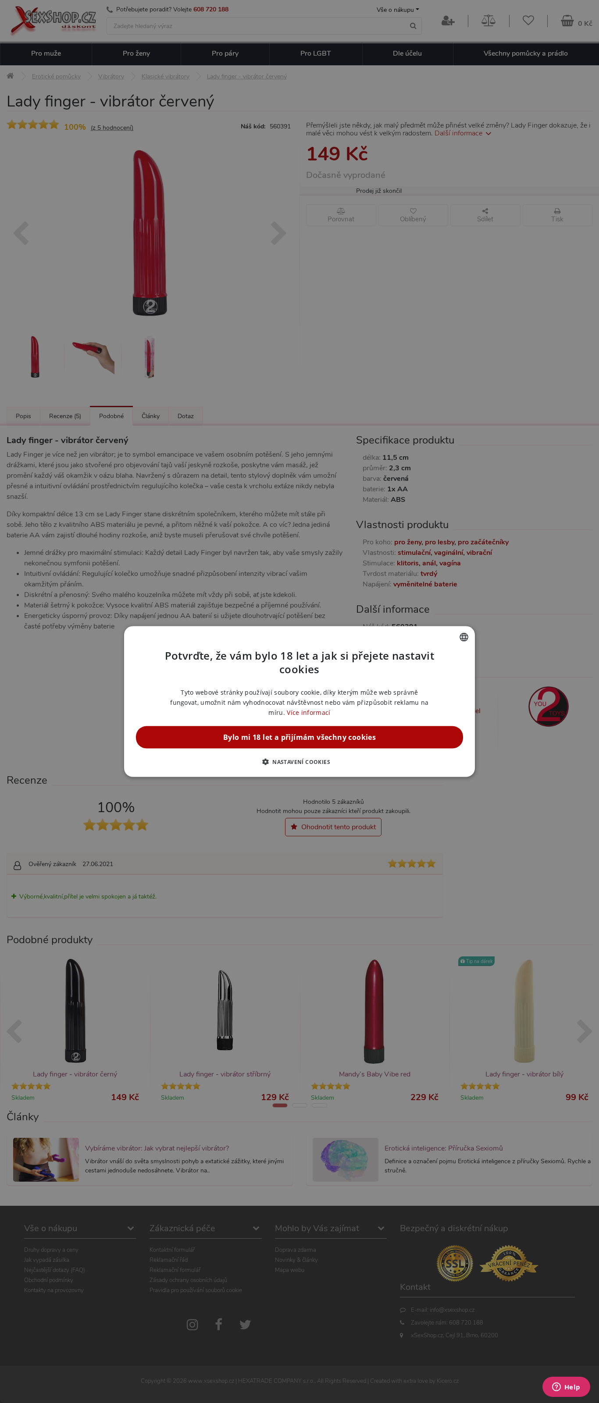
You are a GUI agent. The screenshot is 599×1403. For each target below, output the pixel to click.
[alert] (299, 701)
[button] (299, 761)
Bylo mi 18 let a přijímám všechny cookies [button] (299, 737)
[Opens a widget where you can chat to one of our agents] (566, 1388)
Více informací (308, 712)
